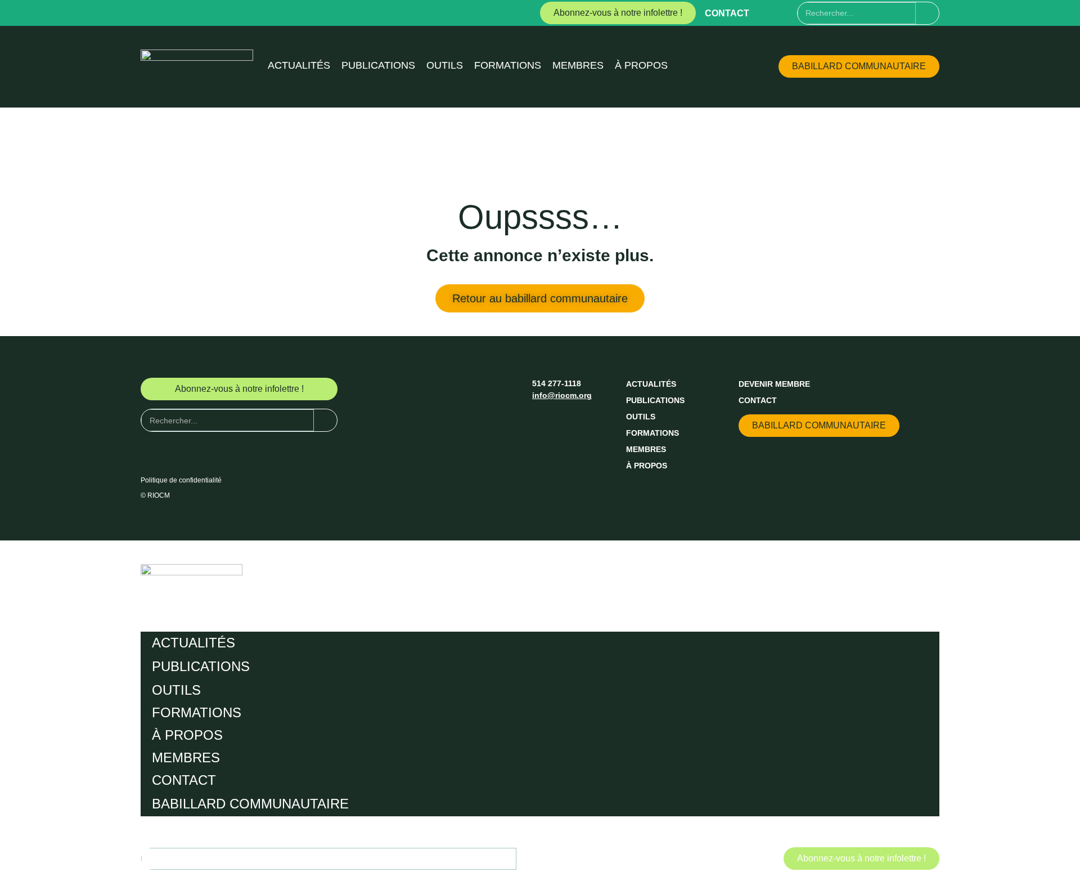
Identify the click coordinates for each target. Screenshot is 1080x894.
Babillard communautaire (250, 803)
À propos (641, 65)
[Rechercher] (927, 13)
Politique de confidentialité (181, 480)
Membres (578, 65)
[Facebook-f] (767, 13)
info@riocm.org (562, 395)
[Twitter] (788, 13)
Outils (444, 65)
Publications (378, 65)
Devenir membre (774, 383)
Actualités (299, 65)
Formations (507, 65)
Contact (727, 13)
